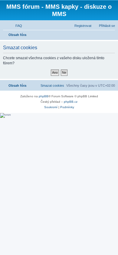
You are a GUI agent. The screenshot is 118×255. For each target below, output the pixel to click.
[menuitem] (16, 25)
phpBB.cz (70, 101)
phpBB (43, 96)
